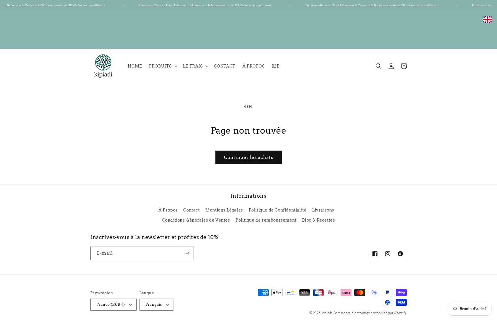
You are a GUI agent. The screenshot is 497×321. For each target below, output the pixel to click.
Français (154, 304)
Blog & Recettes (318, 220)
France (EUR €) (110, 304)
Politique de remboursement (266, 220)
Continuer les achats (248, 157)
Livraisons (323, 210)
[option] (487, 22)
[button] (162, 66)
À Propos (168, 210)
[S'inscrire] (187, 253)
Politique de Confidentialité (278, 210)
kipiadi (327, 313)
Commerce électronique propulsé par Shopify (370, 313)
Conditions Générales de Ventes (196, 220)
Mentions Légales (224, 210)
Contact (191, 210)
